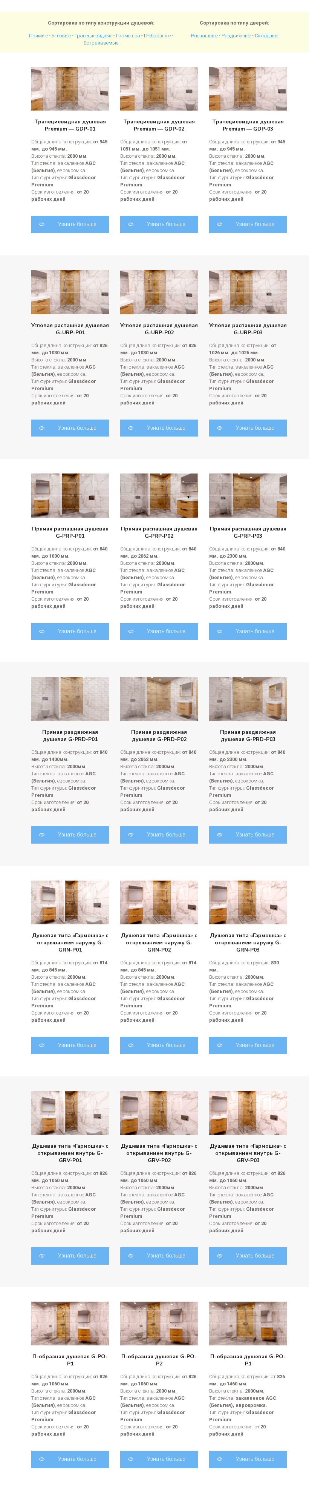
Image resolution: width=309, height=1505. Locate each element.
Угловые (61, 35)
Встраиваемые (101, 43)
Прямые (38, 35)
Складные (266, 35)
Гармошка (128, 35)
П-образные (157, 35)
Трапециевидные (93, 35)
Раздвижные (236, 35)
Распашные (204, 35)
